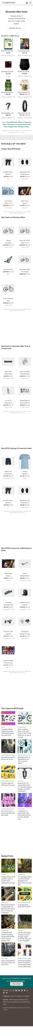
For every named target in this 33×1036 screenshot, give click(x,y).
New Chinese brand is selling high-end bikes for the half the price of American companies (8, 909)
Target (8, 76)
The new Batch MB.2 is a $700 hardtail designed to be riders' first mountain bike (25, 881)
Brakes (3, 727)
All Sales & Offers (23, 127)
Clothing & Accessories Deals (16, 124)
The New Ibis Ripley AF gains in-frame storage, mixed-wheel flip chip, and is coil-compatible (24, 937)
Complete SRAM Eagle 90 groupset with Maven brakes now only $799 (7, 732)
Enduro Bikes (21, 809)
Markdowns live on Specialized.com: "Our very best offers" (24, 760)
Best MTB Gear (15, 1002)
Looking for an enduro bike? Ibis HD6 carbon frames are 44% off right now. (24, 815)
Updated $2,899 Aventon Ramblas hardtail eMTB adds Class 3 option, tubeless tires (7, 937)
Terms (28, 1007)
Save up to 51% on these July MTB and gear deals (8, 813)
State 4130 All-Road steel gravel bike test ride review (8, 963)
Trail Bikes (20, 781)
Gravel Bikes (4, 902)
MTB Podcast (13, 1000)
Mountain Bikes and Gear (7, 755)
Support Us (20, 996)
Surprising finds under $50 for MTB (24, 906)
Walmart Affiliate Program (10, 55)
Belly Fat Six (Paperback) (9, 51)
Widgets (27, 996)
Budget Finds (12, 127)
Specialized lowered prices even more (8, 758)
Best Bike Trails (23, 1000)
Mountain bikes (22, 727)
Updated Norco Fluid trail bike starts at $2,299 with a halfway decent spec (8, 880)
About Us (13, 996)
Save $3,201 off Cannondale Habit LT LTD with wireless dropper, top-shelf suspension (24, 787)
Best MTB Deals (12, 122)
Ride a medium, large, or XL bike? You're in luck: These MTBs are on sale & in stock (24, 733)
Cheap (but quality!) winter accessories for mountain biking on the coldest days (24, 963)
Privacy (6, 1009)
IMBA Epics (6, 1002)
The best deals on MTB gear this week (8, 784)
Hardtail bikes (21, 874)
